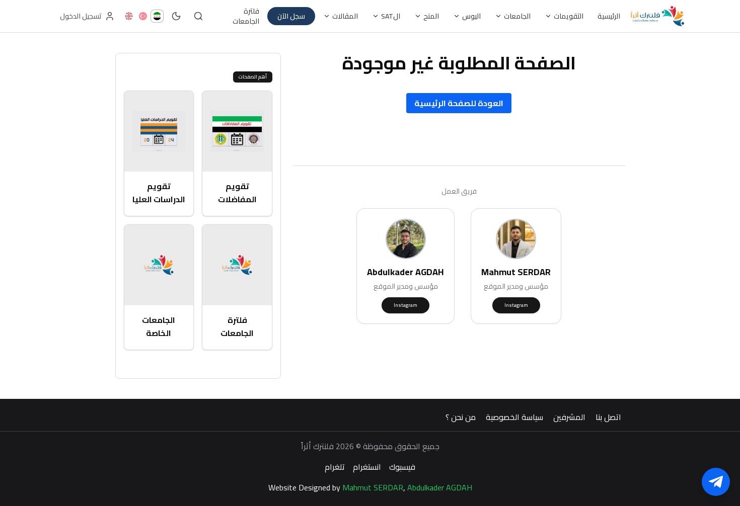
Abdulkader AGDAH (439, 487)
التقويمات (568, 16)
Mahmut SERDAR (372, 487)
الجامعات (517, 16)
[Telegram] (716, 482)
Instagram (516, 305)
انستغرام (367, 467)
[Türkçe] (143, 16)
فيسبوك (402, 467)
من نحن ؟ (461, 417)
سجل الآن (291, 16)
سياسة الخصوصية (514, 417)
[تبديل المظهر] (176, 16)
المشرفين (569, 417)
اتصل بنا (608, 417)
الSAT (390, 16)
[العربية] (157, 16)
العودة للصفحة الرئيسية (458, 103)
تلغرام (335, 467)
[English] (129, 16)
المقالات (345, 16)
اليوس (471, 16)
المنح (431, 16)
